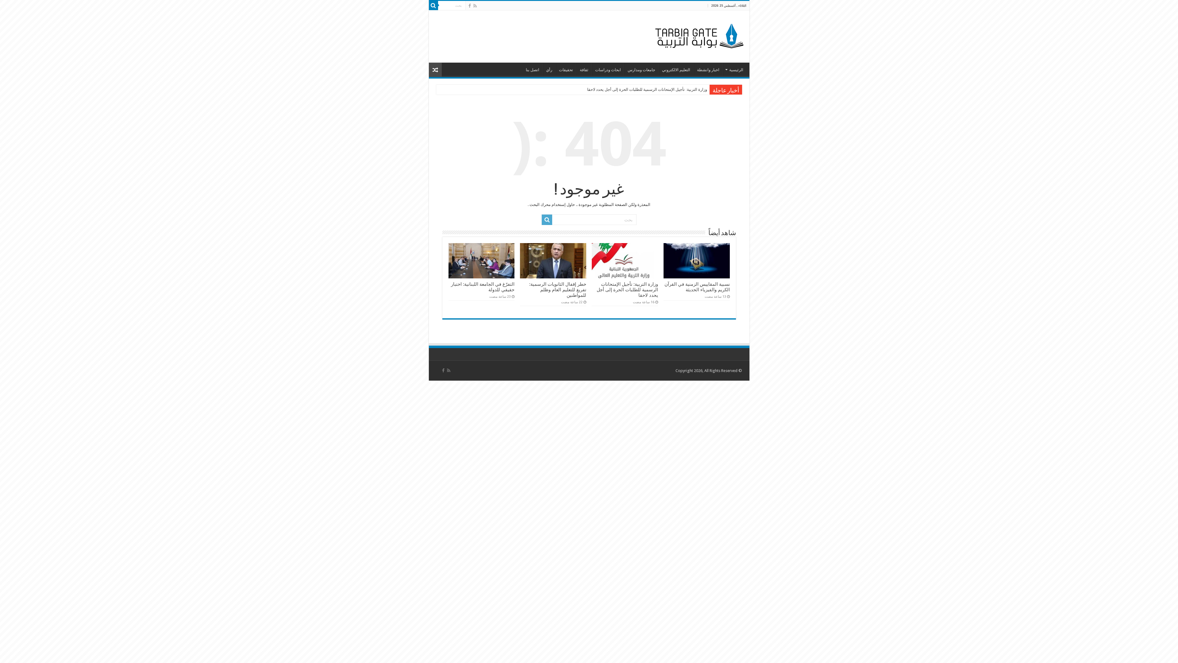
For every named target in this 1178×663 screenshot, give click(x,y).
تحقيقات (566, 70)
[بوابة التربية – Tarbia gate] (698, 35)
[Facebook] (470, 6)
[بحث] (433, 5)
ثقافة (584, 70)
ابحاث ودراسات (608, 70)
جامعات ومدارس (641, 70)
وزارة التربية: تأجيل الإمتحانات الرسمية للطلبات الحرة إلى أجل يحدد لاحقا (647, 89)
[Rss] (475, 6)
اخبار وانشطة (708, 70)
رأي (549, 70)
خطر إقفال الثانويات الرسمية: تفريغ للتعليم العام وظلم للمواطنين (557, 289)
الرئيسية (736, 70)
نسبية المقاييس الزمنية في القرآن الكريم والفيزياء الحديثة (697, 287)
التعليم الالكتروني (676, 70)
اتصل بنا (532, 70)
